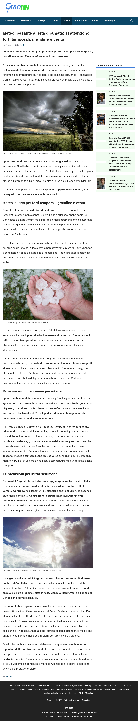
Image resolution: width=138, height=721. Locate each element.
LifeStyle (41, 20)
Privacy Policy (74, 716)
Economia (26, 20)
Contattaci (86, 700)
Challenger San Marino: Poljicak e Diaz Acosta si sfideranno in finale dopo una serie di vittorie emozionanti (120, 164)
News (67, 20)
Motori (54, 20)
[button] (131, 21)
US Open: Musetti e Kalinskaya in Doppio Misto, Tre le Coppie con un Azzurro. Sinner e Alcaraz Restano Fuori (122, 121)
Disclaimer (87, 716)
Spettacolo (81, 20)
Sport (95, 20)
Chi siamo (50, 716)
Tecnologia (109, 20)
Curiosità (10, 20)
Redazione (61, 716)
